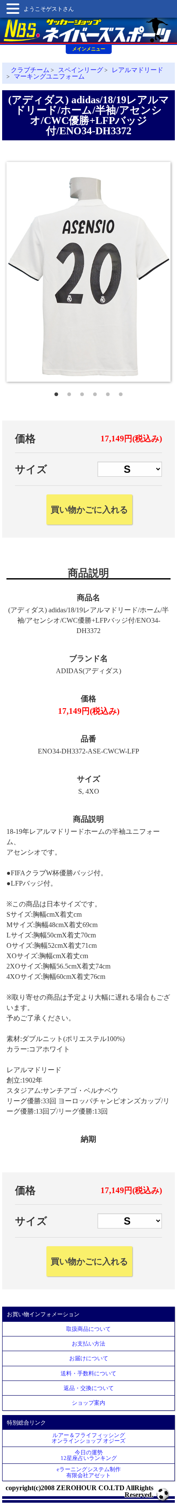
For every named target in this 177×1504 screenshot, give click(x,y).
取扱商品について (88, 1329)
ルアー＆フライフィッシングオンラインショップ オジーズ (88, 1438)
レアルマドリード (137, 69)
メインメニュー (88, 48)
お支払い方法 (88, 1343)
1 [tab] (56, 392)
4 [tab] (95, 392)
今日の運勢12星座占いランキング (89, 1455)
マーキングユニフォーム (49, 76)
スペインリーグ (80, 69)
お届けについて (88, 1358)
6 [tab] (120, 392)
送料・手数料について (88, 1373)
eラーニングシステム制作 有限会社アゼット (89, 1472)
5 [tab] (108, 392)
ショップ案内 (88, 1403)
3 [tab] (82, 392)
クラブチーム (30, 69)
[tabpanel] (88, 272)
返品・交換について (89, 1388)
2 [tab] (69, 392)
